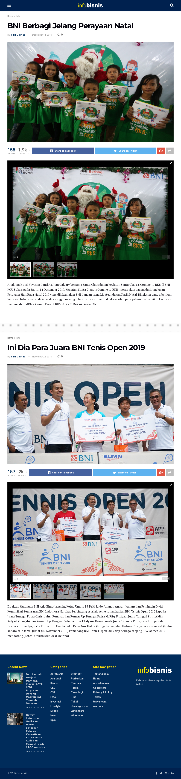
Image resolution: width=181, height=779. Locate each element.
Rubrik (74, 687)
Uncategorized (80, 706)
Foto (18, 16)
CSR (52, 692)
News (53, 715)
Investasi (55, 701)
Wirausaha (77, 715)
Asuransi (55, 678)
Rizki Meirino (17, 34)
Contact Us (99, 687)
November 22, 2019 (42, 356)
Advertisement (101, 683)
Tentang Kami (101, 674)
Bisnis (54, 683)
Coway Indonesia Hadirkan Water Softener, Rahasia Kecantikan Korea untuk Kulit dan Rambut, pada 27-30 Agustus (35, 731)
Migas (54, 710)
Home (10, 16)
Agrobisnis (56, 674)
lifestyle (55, 706)
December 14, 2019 (42, 34)
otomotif (76, 674)
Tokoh (74, 701)
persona (76, 683)
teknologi (77, 692)
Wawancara (77, 710)
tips (73, 697)
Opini (53, 720)
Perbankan (77, 678)
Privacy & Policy (102, 692)
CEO (52, 687)
